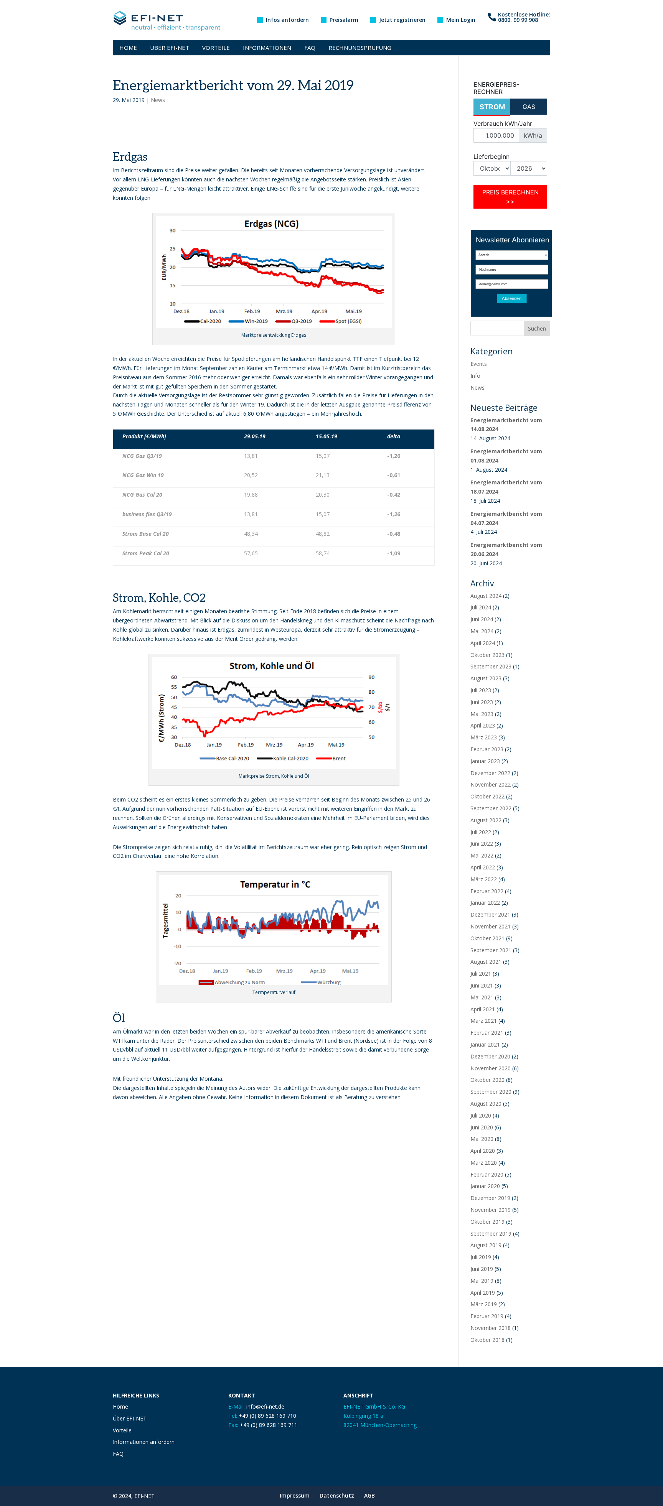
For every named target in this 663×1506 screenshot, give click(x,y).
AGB (369, 1495)
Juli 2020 (480, 1115)
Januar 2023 (485, 761)
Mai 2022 (481, 855)
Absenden (511, 298)
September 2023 (490, 666)
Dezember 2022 (490, 773)
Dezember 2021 (490, 914)
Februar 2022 (486, 891)
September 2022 (490, 808)
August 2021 (485, 961)
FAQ (309, 47)
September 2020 (490, 1091)
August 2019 (485, 1245)
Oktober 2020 (487, 1079)
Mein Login (460, 20)
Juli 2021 (480, 973)
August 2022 (485, 820)
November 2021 (490, 926)
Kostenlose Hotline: (524, 17)
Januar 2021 (485, 1044)
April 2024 (482, 643)
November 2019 (490, 1209)
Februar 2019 (486, 1316)
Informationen (267, 47)
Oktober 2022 (487, 796)
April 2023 (482, 725)
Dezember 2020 (490, 1056)
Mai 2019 (481, 1280)
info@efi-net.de (265, 1406)
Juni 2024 (481, 619)
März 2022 (483, 879)
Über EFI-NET (169, 47)
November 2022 (490, 784)
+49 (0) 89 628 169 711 (268, 1425)
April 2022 (482, 867)
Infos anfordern (287, 20)
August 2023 (485, 678)
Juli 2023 (480, 690)
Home (128, 47)
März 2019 (483, 1304)
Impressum (295, 1495)
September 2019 (490, 1233)
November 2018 (490, 1328)
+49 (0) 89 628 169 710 (267, 1415)
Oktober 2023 (487, 654)
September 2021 (490, 950)
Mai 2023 (481, 714)
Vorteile (216, 47)
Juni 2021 (481, 985)
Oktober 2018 (487, 1339)
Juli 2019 (480, 1257)
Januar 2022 (485, 902)
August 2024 (485, 595)
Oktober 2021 (487, 938)
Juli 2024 (480, 607)
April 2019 (482, 1292)
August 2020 (485, 1103)
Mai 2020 (481, 1138)
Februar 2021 (486, 1032)
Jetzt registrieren (402, 20)
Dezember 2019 (490, 1198)
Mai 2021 (481, 997)
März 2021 (483, 1020)
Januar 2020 (485, 1186)
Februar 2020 (486, 1174)
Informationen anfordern (144, 1441)
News (158, 100)
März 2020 (483, 1162)
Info (475, 375)
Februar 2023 (486, 749)
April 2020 (482, 1150)
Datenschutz (337, 1495)
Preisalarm (344, 20)
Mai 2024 (481, 631)
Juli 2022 (480, 832)
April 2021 (482, 1009)
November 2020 (490, 1068)
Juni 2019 (481, 1268)
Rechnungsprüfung (359, 47)
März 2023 (483, 737)
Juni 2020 (481, 1127)
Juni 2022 (481, 843)
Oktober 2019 (487, 1221)
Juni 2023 (481, 702)
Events (478, 363)
